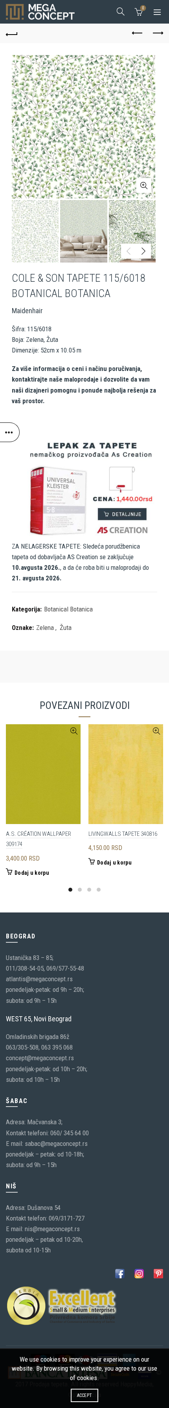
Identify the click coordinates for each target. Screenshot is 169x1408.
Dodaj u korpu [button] (32, 873)
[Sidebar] (10, 432)
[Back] (12, 33)
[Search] (120, 11)
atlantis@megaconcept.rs (39, 979)
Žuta (66, 627)
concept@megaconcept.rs (40, 1058)
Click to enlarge (143, 185)
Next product (157, 33)
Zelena (45, 627)
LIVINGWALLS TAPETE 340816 (122, 833)
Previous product (137, 33)
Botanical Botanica (68, 609)
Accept (84, 1395)
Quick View (74, 731)
